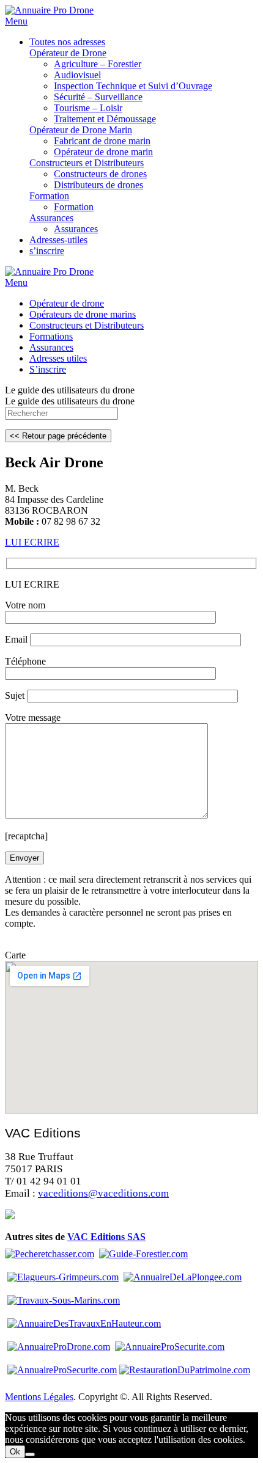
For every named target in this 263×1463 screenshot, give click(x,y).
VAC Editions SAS (106, 1236)
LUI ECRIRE (32, 542)
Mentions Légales (39, 1397)
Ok (15, 1451)
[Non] (30, 1454)
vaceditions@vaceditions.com (103, 1193)
